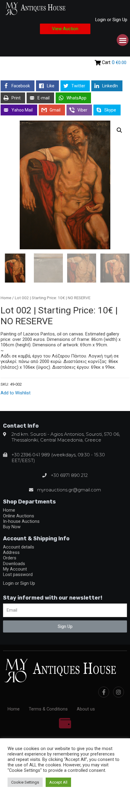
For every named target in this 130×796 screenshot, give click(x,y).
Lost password (18, 574)
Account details (18, 547)
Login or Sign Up (111, 19)
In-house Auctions (21, 521)
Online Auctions (18, 516)
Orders (9, 558)
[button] (65, 29)
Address (11, 552)
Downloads (14, 563)
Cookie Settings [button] (25, 782)
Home (6, 298)
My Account (15, 569)
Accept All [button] (58, 782)
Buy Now (12, 526)
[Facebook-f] (103, 692)
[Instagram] (118, 692)
